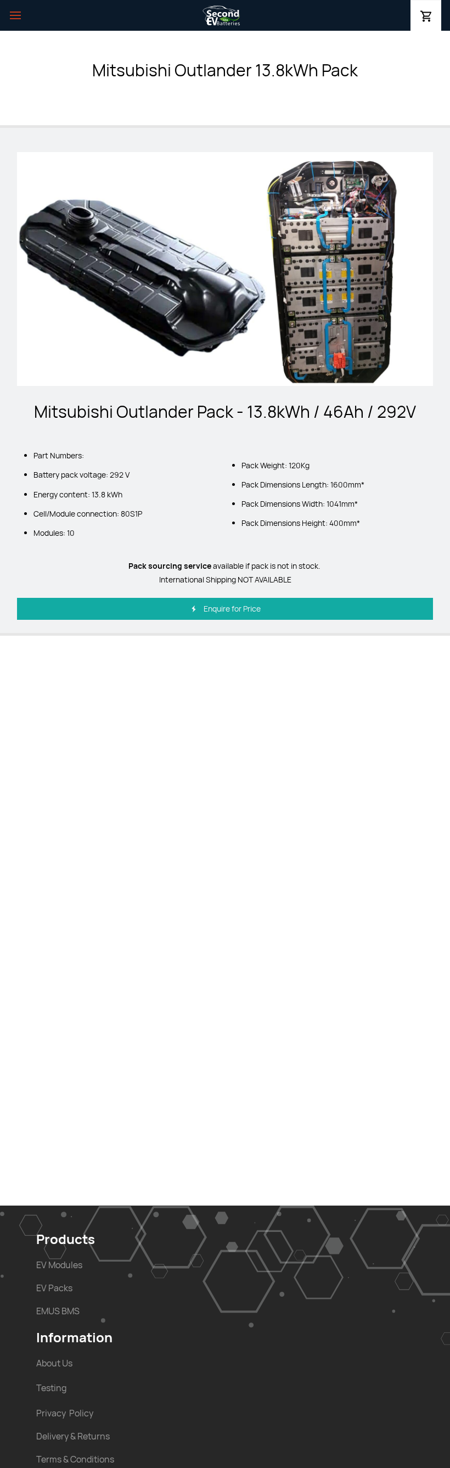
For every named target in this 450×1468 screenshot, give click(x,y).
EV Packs (54, 1288)
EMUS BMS (58, 1311)
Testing (51, 1388)
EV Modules (59, 1265)
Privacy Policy (64, 1413)
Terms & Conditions (75, 1459)
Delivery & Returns (73, 1436)
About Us (54, 1363)
